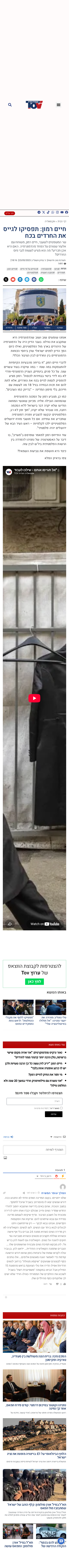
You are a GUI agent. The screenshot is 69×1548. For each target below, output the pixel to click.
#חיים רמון (12, 269)
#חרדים (61, 272)
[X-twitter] (43, 212)
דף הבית (62, 221)
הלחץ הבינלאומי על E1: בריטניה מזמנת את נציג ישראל (36, 1456)
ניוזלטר (47, 327)
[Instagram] (57, 212)
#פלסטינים (32, 272)
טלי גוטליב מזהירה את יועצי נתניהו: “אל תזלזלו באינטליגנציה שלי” (52, 1021)
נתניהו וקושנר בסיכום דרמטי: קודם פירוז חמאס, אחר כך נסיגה (36, 1407)
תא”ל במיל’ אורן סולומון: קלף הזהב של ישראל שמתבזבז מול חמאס (37, 1506)
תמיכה (60, 327)
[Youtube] (62, 212)
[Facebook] (66, 212)
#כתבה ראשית (47, 272)
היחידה (9, 327)
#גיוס (56, 269)
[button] (58, 105)
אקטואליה (50, 221)
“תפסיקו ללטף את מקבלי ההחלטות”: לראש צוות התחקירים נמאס (19, 1021)
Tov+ (34, 327)
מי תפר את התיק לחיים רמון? (45, 1075)
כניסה (6, 1136)
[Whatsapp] (52, 212)
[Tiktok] (48, 212)
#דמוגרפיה (46, 269)
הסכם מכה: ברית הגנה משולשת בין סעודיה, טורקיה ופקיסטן (39, 1358)
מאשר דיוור (46, 1108)
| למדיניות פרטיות (41, 1108)
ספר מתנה (22, 327)
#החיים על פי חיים (29, 269)
